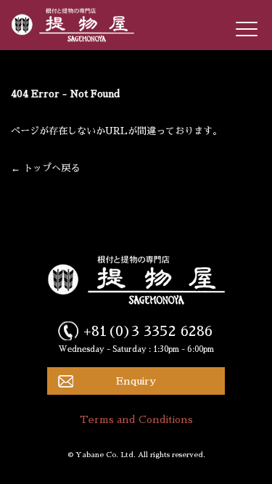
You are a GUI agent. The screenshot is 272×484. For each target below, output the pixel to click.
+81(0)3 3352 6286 (148, 331)
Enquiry (136, 381)
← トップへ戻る (45, 168)
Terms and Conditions (136, 419)
